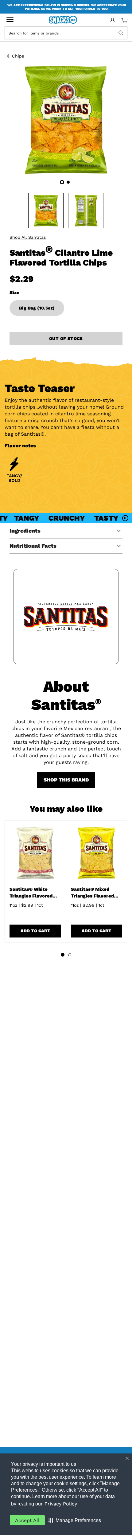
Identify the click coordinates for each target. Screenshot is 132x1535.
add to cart (35, 930)
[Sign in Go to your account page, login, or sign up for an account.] (113, 20)
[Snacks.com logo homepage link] (66, 20)
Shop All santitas (28, 237)
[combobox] (60, 32)
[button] (74, 1520)
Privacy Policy (61, 1504)
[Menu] (10, 20)
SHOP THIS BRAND (66, 780)
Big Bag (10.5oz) (37, 308)
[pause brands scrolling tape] (126, 518)
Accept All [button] (27, 1520)
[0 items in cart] (124, 20)
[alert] (66, 7)
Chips (18, 56)
